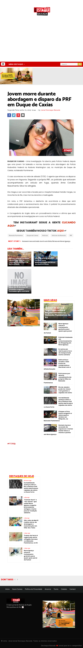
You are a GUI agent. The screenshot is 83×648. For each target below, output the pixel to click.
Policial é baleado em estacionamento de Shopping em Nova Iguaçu (65, 341)
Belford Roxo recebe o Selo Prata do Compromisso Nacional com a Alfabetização (57, 364)
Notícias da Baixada (59, 235)
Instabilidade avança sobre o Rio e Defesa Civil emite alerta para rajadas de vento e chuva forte (58, 402)
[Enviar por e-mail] (23, 115)
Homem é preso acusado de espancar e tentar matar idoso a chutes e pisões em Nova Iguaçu (58, 429)
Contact (73, 589)
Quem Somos (17, 589)
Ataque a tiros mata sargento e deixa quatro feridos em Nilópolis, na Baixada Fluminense (58, 416)
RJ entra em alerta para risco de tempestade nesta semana (65, 352)
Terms (56, 589)
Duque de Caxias (32, 235)
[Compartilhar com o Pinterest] (18, 115)
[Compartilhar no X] (14, 115)
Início (7, 589)
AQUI (60, 230)
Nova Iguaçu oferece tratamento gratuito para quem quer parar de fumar (58, 328)
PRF (71, 235)
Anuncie (48, 589)
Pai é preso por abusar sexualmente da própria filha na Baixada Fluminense (57, 378)
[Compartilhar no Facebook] (9, 115)
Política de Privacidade (33, 589)
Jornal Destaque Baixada (50, 110)
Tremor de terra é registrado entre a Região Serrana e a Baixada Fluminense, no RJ (58, 313)
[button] (3, 64)
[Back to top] (78, 643)
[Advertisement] (41, 45)
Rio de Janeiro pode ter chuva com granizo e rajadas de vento (65, 390)
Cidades (64, 589)
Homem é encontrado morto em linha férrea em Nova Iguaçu (46, 241)
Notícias (45, 235)
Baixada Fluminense (16, 235)
